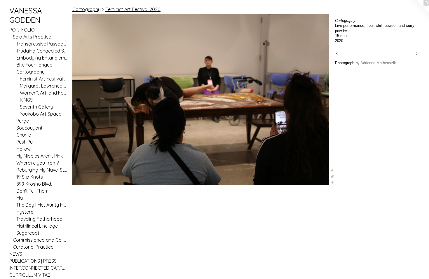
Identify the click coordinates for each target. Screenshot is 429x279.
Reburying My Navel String (42, 170)
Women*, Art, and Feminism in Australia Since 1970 (44, 93)
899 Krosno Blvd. (34, 184)
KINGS (26, 100)
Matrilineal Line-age (37, 226)
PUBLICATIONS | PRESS (33, 261)
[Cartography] (200, 99)
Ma (19, 198)
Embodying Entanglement (42, 58)
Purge (22, 121)
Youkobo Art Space (40, 114)
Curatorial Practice (33, 247)
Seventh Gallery (36, 107)
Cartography (30, 72)
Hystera (25, 212)
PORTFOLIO (22, 30)
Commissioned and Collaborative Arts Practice (40, 240)
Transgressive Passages (42, 44)
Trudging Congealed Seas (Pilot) (42, 51)
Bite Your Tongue (34, 65)
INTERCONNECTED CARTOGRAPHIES (38, 268)
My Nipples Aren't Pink (39, 156)
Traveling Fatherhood (39, 219)
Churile (23, 135)
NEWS (15, 254)
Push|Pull (25, 142)
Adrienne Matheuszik (378, 63)
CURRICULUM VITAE (29, 275)
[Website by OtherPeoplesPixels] (417, 11)
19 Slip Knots (29, 177)
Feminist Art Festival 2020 (44, 79)
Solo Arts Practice (32, 37)
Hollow (23, 149)
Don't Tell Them (32, 191)
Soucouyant (29, 128)
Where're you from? (37, 163)
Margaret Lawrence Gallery (44, 86)
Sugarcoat (27, 233)
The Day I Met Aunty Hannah (42, 205)
